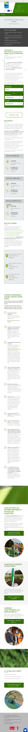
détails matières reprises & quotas (14, 533)
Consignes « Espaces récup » (14, 621)
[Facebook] (17, 6)
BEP (5, 715)
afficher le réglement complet (15, 308)
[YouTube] (19, 8)
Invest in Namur (7, 717)
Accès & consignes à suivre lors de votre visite (13, 35)
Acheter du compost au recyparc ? (11, 40)
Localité (7, 100)
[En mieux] (8, 11)
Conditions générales (16, 722)
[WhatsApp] (17, 8)
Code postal (8, 86)
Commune (8, 94)
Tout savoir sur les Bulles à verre (14, 685)
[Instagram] (19, 6)
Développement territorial (14, 716)
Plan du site (6, 722)
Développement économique (11, 715)
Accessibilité (11, 723)
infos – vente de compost (14, 597)
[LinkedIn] (21, 6)
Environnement (7, 716)
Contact (10, 722)
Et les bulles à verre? (8, 44)
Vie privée (6, 723)
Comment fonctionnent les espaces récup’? (13, 42)
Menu (4, 14)
